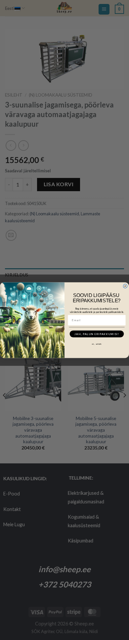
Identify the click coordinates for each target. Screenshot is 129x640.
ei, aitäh (97, 344)
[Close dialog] (125, 286)
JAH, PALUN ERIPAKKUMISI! (96, 333)
